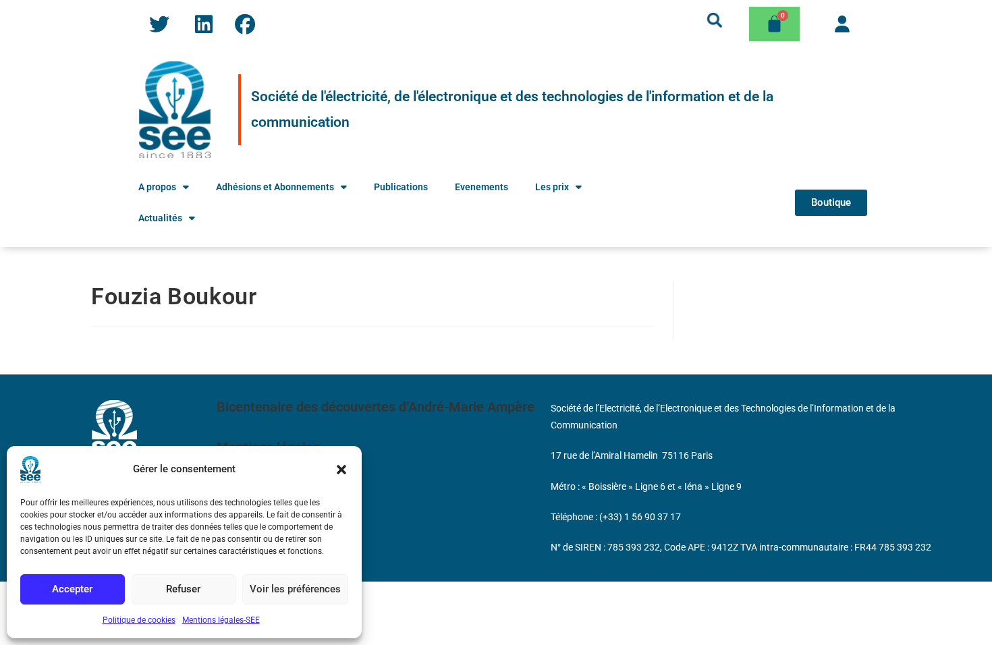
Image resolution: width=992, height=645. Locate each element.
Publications (401, 186)
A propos (157, 186)
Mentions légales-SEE (221, 620)
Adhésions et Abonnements (275, 186)
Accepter (72, 589)
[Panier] (774, 24)
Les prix (552, 186)
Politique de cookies (139, 620)
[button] (341, 469)
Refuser (183, 589)
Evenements (481, 186)
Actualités (160, 218)
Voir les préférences (295, 589)
